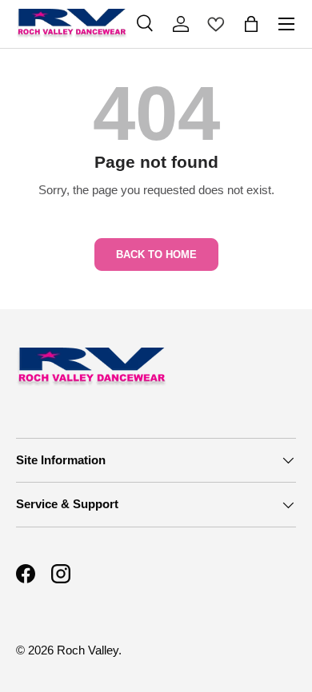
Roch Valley (87, 650)
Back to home (156, 254)
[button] (251, 24)
